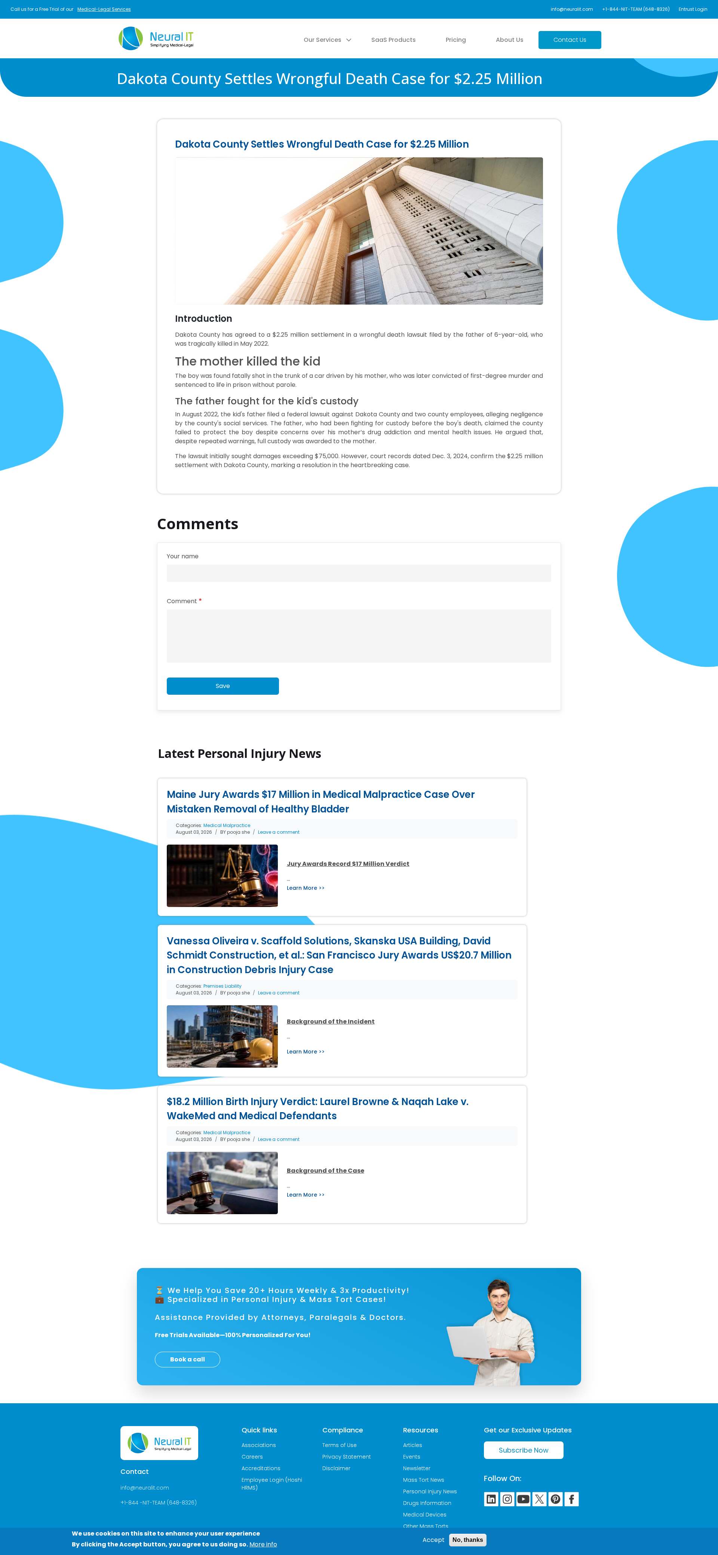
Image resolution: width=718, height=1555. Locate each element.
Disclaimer (336, 1468)
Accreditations (261, 1468)
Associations (259, 1445)
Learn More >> (306, 888)
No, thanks (467, 1540)
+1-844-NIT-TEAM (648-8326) (636, 9)
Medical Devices (425, 1514)
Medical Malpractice (226, 825)
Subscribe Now (524, 1450)
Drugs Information (427, 1503)
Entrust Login (693, 9)
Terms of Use (339, 1445)
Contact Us (569, 40)
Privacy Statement (346, 1456)
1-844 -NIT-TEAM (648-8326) (160, 1502)
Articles (412, 1445)
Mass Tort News (423, 1480)
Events (411, 1456)
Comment (182, 601)
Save (223, 686)
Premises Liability (222, 986)
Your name (183, 556)
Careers (252, 1456)
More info (263, 1544)
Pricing (456, 40)
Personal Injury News (430, 1491)
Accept (434, 1540)
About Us (510, 40)
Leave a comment (279, 832)
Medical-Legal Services (104, 9)
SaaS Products (393, 40)
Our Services (322, 40)
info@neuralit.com (572, 9)
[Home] (156, 31)
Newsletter (416, 1468)
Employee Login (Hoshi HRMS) (272, 1483)
